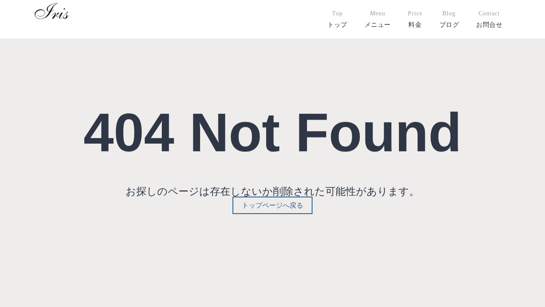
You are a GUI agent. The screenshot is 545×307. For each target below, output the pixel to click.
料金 (415, 24)
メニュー (377, 24)
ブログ (449, 24)
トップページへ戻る (272, 205)
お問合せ (489, 24)
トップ (337, 24)
